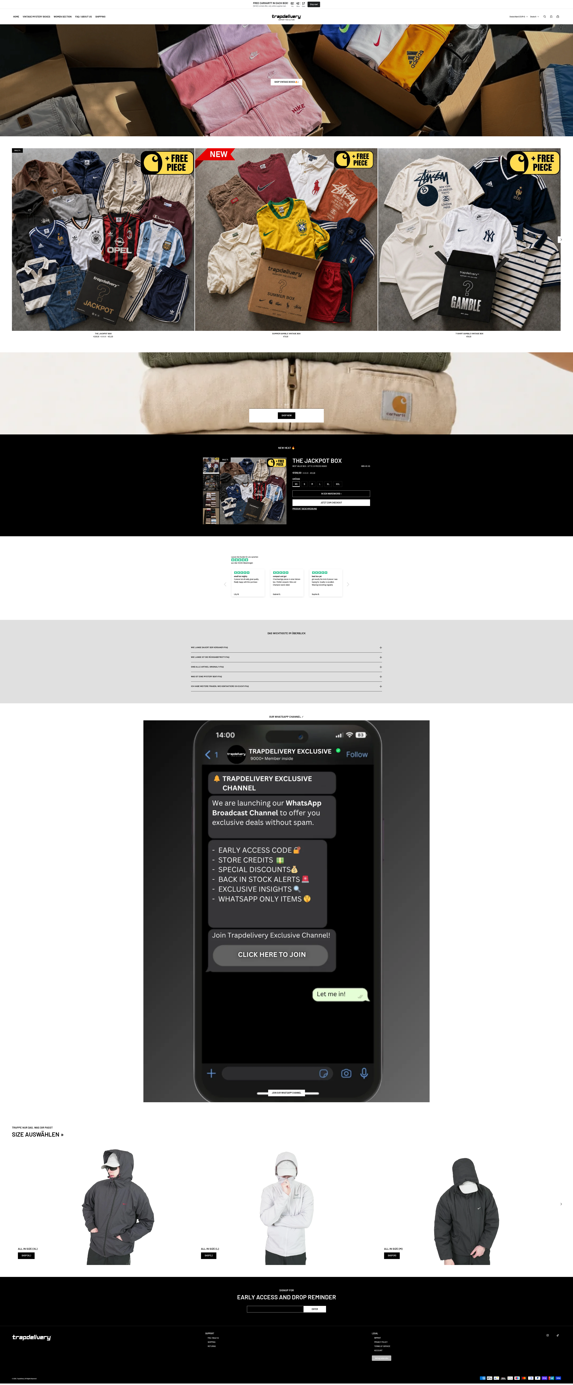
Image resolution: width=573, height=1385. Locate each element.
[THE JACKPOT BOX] (103, 239)
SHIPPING (211, 1342)
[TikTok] (557, 1335)
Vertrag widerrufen (381, 1358)
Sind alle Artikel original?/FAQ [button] (207, 667)
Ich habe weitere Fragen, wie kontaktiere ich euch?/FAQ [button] (220, 686)
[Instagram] (547, 1335)
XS (296, 484)
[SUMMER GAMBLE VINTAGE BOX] (286, 239)
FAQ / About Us (213, 1337)
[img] (288, 559)
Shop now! (314, 4)
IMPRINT (377, 1337)
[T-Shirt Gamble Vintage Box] (469, 239)
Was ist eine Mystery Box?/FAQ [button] (206, 676)
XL (328, 484)
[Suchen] (544, 16)
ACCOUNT (378, 1350)
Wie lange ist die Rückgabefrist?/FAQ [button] (210, 657)
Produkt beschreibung (304, 508)
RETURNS (212, 1346)
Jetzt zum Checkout (331, 502)
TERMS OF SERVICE (382, 1346)
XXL (338, 484)
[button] (226, 584)
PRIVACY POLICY (381, 1342)
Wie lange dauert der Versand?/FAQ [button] (209, 647)
